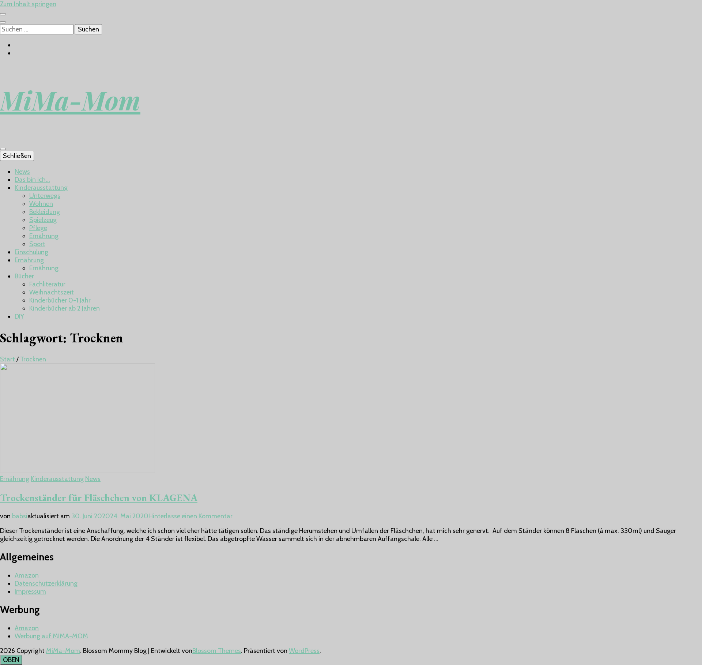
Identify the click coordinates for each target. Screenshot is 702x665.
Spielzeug (43, 220)
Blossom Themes (216, 651)
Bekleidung (44, 212)
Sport (37, 244)
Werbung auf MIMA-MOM (51, 636)
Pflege (38, 228)
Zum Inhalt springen (28, 4)
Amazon (27, 575)
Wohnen (41, 204)
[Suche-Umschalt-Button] (3, 22)
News (22, 172)
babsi (19, 516)
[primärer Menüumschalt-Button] (3, 149)
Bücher (24, 276)
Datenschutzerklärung (46, 583)
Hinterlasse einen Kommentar (190, 516)
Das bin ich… (32, 180)
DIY (19, 316)
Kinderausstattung (41, 188)
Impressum (30, 591)
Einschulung (31, 252)
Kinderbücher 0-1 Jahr (60, 300)
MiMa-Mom (70, 100)
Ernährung (43, 236)
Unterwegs (44, 196)
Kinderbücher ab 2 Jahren (64, 308)
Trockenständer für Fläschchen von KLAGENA (98, 497)
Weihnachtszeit (51, 292)
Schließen (17, 156)
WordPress (304, 651)
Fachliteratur (47, 284)
